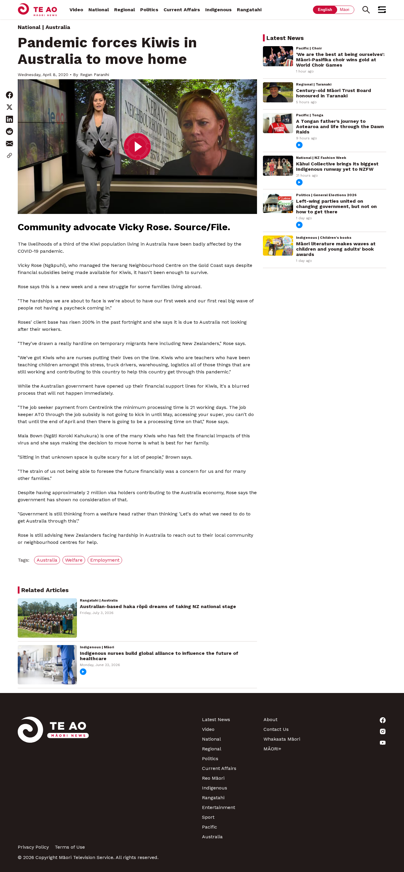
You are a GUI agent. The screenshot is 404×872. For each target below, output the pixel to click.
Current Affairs (182, 9)
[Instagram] (355, 731)
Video (76, 9)
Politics (149, 9)
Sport (208, 817)
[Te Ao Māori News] (53, 778)
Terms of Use (70, 847)
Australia (212, 836)
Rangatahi (249, 9)
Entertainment (218, 807)
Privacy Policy (33, 847)
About (270, 719)
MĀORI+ (272, 749)
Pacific (209, 827)
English (325, 9)
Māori (344, 9)
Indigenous (218, 9)
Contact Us (276, 729)
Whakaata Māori (282, 739)
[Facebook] (355, 720)
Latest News (216, 719)
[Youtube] (355, 742)
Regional (124, 9)
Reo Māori (213, 778)
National (98, 9)
